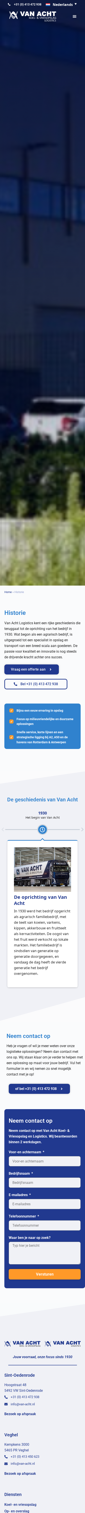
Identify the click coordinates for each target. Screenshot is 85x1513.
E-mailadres (19, 1195)
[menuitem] (61, 5)
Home (8, 592)
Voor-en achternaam (25, 1152)
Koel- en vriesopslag (20, 1505)
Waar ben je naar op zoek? (30, 1238)
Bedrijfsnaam (20, 1173)
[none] (61, 5)
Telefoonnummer (23, 1216)
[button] (74, 16)
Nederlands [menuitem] (63, 4)
